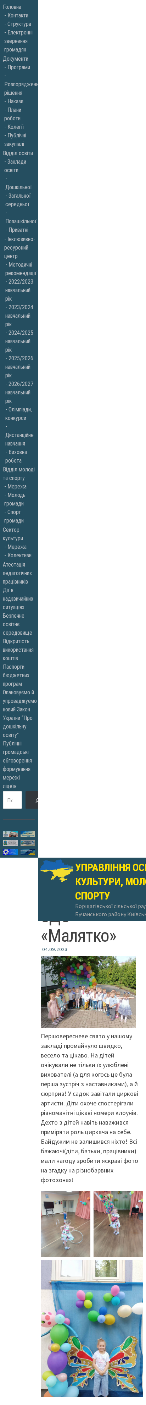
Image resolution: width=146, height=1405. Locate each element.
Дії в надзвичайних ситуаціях (18, 599)
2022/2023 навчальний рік (19, 290)
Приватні (18, 229)
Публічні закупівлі (15, 139)
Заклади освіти (15, 166)
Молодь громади (15, 499)
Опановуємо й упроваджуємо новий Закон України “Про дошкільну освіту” (19, 713)
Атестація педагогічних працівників (17, 573)
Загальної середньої (18, 200)
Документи (15, 58)
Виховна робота (16, 456)
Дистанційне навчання (19, 439)
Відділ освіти (18, 153)
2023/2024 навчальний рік (19, 316)
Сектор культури (13, 534)
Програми (18, 67)
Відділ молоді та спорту (19, 473)
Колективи (19, 555)
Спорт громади (14, 516)
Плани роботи (12, 114)
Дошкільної (18, 187)
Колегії (15, 127)
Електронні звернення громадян (18, 41)
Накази (15, 101)
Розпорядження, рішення (19, 88)
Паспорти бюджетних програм (16, 675)
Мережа (17, 486)
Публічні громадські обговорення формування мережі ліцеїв (17, 764)
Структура (19, 24)
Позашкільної (20, 221)
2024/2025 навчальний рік (19, 341)
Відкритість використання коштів (18, 650)
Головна (12, 7)
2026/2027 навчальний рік (19, 392)
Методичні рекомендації (20, 269)
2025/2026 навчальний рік (19, 367)
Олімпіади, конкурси (18, 413)
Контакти (17, 15)
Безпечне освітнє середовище (17, 624)
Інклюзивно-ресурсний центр (19, 247)
